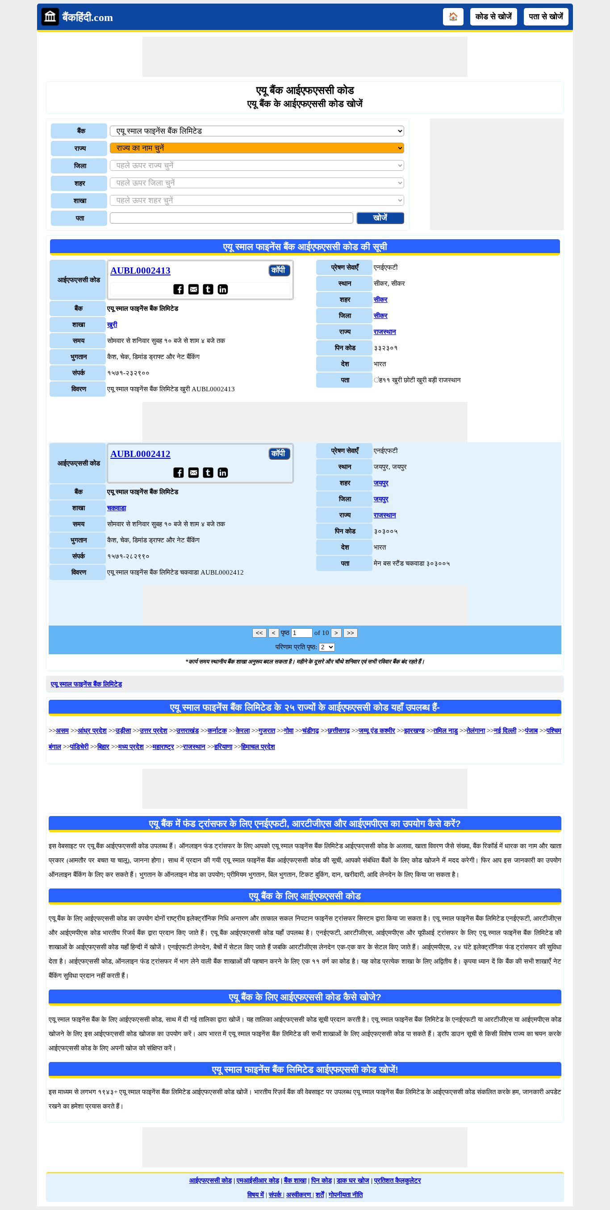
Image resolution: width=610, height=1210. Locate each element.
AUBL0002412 (140, 453)
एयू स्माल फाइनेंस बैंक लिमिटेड (86, 684)
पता (80, 218)
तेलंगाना (476, 730)
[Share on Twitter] (207, 289)
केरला (243, 730)
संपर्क (276, 1194)
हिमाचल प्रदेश (258, 746)
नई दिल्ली (505, 730)
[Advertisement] (305, 57)
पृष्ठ (285, 632)
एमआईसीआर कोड (258, 1180)
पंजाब (531, 730)
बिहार (103, 746)
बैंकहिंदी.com (88, 17)
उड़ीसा (123, 730)
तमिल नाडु (446, 730)
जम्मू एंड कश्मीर (377, 730)
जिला (80, 165)
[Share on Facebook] (178, 289)
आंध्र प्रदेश (92, 730)
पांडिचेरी (79, 746)
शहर (80, 183)
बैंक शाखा (295, 1180)
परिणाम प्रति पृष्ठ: (296, 647)
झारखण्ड (414, 730)
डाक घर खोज (353, 1180)
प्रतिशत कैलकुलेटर (397, 1180)
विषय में (255, 1194)
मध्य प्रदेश (131, 746)
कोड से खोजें (494, 16)
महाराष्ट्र (163, 746)
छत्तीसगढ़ (339, 730)
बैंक (81, 131)
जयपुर (381, 483)
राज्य (80, 148)
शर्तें (320, 1194)
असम (62, 730)
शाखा (80, 200)
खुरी (112, 324)
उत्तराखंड (187, 730)
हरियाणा (223, 746)
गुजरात (267, 730)
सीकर (381, 299)
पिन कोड (321, 1180)
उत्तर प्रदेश (153, 730)
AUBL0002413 (140, 270)
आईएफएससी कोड (210, 1180)
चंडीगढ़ (310, 730)
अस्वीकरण (299, 1194)
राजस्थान (385, 331)
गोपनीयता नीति (346, 1194)
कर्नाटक (217, 730)
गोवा (288, 730)
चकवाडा (116, 508)
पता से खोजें (546, 16)
